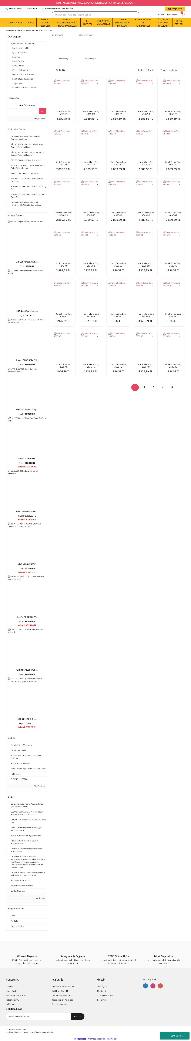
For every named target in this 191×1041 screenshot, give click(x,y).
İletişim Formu (12, 1000)
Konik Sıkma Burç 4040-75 (91, 163)
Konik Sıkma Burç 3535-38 (173, 365)
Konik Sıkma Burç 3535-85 (118, 264)
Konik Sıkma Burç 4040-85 (173, 112)
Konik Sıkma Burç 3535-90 (91, 264)
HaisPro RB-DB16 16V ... (27, 564)
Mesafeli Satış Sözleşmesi (63, 986)
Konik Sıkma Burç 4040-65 (146, 163)
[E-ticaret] (95, 1038)
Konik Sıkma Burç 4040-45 (146, 214)
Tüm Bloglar (39, 898)
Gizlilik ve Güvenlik (60, 991)
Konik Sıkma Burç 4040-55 (63, 214)
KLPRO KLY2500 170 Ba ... (27, 670)
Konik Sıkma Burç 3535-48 (63, 365)
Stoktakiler (61, 70)
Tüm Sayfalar (39, 786)
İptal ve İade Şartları (61, 995)
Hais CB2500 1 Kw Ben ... (27, 511)
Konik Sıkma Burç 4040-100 (91, 112)
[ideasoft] (80, 1038)
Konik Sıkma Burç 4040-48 (118, 214)
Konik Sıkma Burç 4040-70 (118, 163)
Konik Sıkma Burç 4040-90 (146, 112)
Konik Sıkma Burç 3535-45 (91, 365)
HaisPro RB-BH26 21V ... (27, 617)
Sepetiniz (101, 1000)
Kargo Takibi (11, 991)
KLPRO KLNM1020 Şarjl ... (27, 409)
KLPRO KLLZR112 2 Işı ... (27, 719)
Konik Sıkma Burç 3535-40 (146, 365)
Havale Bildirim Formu (16, 995)
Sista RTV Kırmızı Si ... (27, 458)
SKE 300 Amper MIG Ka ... (27, 262)
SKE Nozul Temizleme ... (27, 311)
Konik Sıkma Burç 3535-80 (146, 264)
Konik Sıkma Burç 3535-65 (91, 315)
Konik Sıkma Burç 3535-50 (173, 315)
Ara (42, 111)
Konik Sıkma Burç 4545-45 (63, 112)
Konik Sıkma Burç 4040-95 (118, 112)
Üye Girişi (101, 991)
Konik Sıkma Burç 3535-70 (63, 315)
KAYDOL (77, 1016)
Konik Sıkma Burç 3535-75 (173, 264)
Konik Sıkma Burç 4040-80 (63, 163)
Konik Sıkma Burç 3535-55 (146, 315)
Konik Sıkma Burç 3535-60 (118, 315)
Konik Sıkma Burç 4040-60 (173, 163)
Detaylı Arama (39, 119)
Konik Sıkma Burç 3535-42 (118, 365)
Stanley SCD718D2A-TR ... (27, 360)
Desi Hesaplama (59, 1004)
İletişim (9, 986)
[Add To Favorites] (70, 82)
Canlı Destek (176, 1035)
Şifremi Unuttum (105, 995)
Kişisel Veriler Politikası (62, 1000)
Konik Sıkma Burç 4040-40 (63, 264)
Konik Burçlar (46, 30)
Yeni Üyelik (102, 986)
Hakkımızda (11, 1004)
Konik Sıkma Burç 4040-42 (173, 214)
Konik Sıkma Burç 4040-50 (91, 214)
